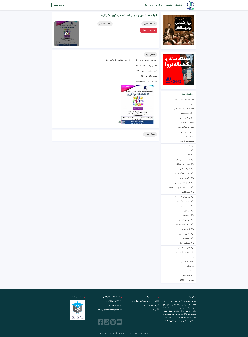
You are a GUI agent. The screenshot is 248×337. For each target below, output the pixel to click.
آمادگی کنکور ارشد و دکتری (184, 99)
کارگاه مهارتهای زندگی (186, 243)
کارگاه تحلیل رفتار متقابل (185, 164)
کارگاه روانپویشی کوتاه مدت (184, 196)
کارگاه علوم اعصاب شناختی (184, 224)
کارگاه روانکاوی (189, 210)
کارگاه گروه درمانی (188, 229)
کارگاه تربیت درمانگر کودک (184, 173)
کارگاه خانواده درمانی (187, 178)
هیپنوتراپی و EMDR (187, 280)
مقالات (191, 270)
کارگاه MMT (190, 154)
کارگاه (192, 150)
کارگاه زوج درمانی (188, 215)
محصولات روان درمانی (186, 261)
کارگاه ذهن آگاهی (187, 192)
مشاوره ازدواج (189, 266)
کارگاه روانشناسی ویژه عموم (184, 205)
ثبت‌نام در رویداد (148, 30)
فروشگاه (191, 145)
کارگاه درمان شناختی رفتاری (184, 182)
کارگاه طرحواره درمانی (186, 219)
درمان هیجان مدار (187, 131)
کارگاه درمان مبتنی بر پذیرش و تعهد (181, 187)
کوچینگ (191, 256)
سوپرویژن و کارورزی (187, 141)
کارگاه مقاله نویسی (187, 238)
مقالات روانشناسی (187, 275)
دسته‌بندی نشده (188, 136)
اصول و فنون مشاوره (186, 117)
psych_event (114, 305)
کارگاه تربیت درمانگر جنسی (184, 168)
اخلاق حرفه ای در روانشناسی (184, 108)
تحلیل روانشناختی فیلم (185, 127)
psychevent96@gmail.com (144, 301)
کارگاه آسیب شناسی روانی (185, 159)
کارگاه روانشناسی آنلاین (185, 201)
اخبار (192, 104)
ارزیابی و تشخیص (187, 113)
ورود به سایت (59, 5)
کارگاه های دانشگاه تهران (185, 247)
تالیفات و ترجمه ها (187, 122)
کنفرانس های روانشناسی (185, 252)
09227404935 (149, 305)
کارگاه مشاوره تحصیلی (186, 233)
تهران (154, 310)
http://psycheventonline (108, 310)
